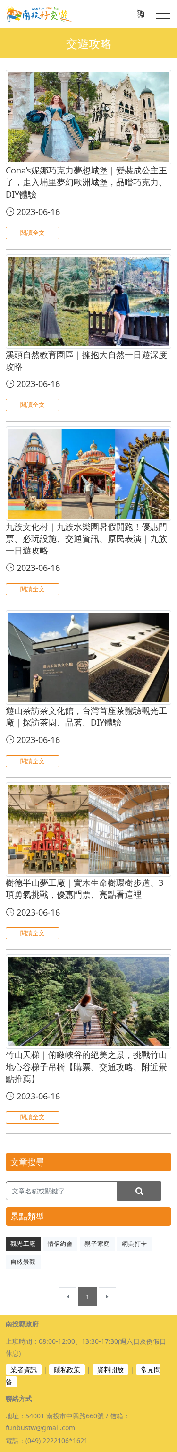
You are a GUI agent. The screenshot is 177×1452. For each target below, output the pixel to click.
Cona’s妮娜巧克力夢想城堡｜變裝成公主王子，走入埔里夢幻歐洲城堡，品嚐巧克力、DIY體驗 (86, 181)
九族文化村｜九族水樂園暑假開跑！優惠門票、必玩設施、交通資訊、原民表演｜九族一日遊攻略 (86, 538)
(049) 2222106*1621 (56, 1440)
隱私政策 (67, 1369)
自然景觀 (23, 1261)
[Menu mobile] (163, 16)
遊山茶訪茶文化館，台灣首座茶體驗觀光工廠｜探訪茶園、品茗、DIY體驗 (86, 716)
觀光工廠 (23, 1243)
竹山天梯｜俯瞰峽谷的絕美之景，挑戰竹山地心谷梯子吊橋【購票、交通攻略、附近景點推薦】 (86, 1066)
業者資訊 (23, 1369)
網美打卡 (134, 1243)
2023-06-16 (37, 211)
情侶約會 (60, 1243)
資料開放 (110, 1369)
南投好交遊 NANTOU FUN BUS (43, 14)
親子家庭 (97, 1243)
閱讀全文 (32, 232)
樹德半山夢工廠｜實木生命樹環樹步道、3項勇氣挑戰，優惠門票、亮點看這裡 (84, 888)
